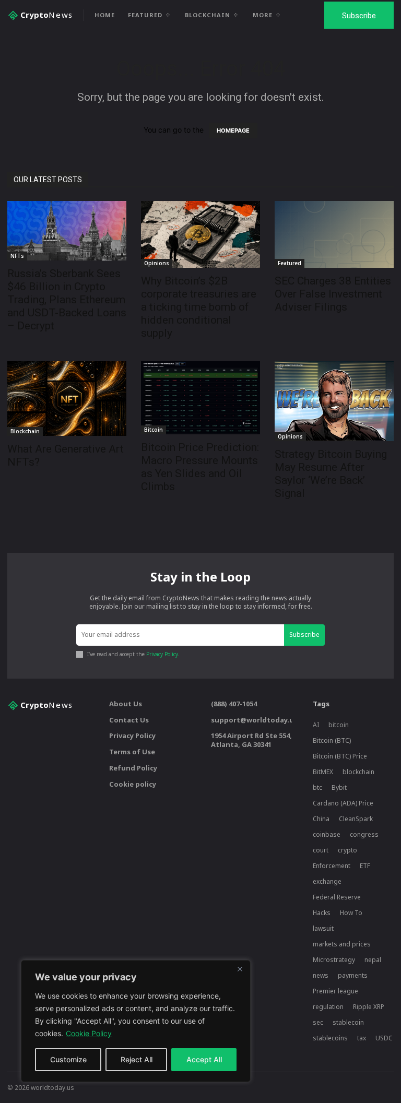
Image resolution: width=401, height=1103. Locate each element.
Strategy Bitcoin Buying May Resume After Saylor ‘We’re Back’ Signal (331, 474)
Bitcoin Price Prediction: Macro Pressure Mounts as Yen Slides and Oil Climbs (200, 467)
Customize (68, 1059)
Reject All (136, 1059)
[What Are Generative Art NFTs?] (66, 398)
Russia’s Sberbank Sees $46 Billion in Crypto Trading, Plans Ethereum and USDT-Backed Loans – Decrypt (66, 299)
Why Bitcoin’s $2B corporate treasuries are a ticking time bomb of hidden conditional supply (198, 307)
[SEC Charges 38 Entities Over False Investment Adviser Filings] (334, 234)
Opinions (156, 263)
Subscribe (304, 634)
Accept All (204, 1059)
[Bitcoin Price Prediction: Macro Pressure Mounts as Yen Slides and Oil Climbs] (200, 397)
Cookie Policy (89, 1033)
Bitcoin (153, 429)
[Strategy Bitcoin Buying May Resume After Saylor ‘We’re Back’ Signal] (334, 401)
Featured (289, 263)
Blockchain (25, 431)
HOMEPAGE (233, 130)
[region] (136, 1021)
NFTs (17, 255)
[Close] (239, 969)
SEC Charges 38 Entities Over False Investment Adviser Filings (333, 294)
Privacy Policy (162, 654)
